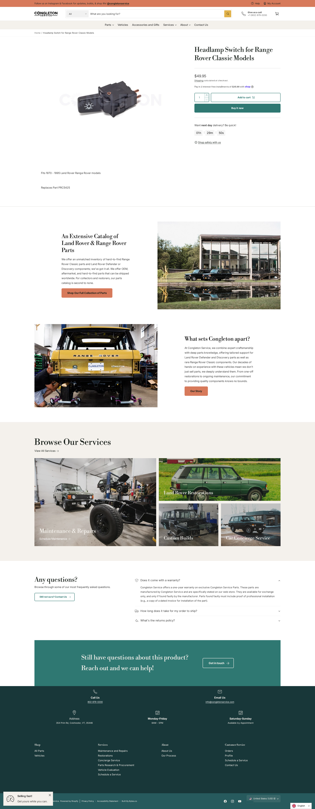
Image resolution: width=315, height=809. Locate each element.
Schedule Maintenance (53, 538)
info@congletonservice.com (220, 702)
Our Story (196, 391)
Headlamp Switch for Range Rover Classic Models (68, 33)
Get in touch (216, 663)
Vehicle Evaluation (108, 769)
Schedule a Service (109, 774)
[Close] (50, 795)
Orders (229, 750)
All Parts (39, 750)
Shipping (198, 80)
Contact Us (231, 765)
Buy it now (237, 108)
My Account (274, 3)
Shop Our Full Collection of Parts (87, 293)
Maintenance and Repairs (113, 750)
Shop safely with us (209, 142)
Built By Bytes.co (129, 801)
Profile (229, 755)
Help (257, 3)
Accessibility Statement (107, 801)
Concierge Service (109, 760)
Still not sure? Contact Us (53, 596)
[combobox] (160, 14)
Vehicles (39, 755)
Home (37, 33)
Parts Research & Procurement (116, 765)
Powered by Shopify (69, 801)
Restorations (105, 755)
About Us (166, 750)
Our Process (168, 755)
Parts (108, 24)
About (184, 24)
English (301, 805)
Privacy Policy (88, 801)
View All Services (44, 450)
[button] (277, 14)
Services (168, 24)
